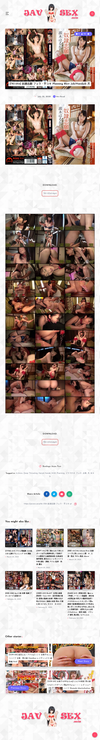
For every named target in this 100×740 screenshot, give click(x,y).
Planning (61, 473)
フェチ (79, 473)
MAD (54, 473)
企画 (85, 473)
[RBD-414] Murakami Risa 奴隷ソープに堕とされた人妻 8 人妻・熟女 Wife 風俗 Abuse (81, 553)
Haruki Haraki (45, 473)
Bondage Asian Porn (52, 466)
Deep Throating (31, 473)
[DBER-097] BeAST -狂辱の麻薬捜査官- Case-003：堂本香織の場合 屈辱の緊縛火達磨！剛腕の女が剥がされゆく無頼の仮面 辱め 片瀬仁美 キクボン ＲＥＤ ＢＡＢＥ (49, 598)
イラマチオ (70, 473)
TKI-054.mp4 (50, 193)
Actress (19, 473)
